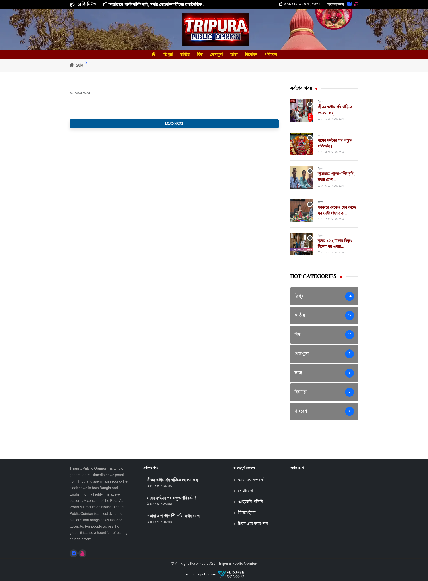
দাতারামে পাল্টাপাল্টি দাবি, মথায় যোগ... (175, 516)
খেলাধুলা (216, 55)
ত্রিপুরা (168, 55)
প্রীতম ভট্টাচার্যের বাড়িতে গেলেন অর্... (335, 110)
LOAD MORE (174, 124)
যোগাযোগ (245, 491)
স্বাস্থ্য (234, 55)
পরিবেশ (271, 55)
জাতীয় (185, 55)
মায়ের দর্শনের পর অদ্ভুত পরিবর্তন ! (171, 498)
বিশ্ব (200, 55)
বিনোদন (251, 55)
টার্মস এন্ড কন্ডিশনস (253, 524)
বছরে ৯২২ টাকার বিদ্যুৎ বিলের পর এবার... (335, 244)
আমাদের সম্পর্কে (251, 480)
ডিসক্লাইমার (247, 513)
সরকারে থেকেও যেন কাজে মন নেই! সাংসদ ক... (337, 210)
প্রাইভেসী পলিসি (250, 502)
